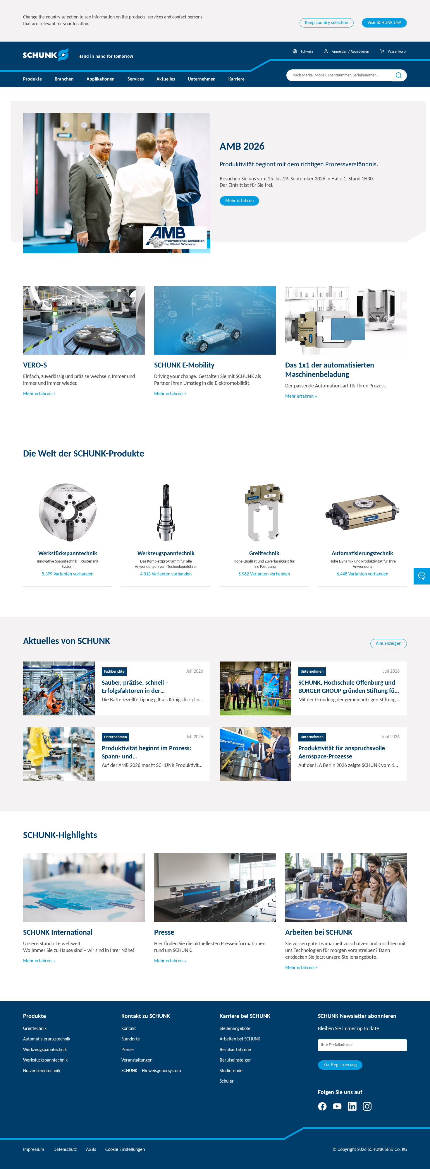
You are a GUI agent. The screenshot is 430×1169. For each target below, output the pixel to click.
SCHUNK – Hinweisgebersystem (151, 1071)
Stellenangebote (235, 1028)
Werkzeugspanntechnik (45, 1049)
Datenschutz (65, 1149)
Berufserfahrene (235, 1049)
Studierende (231, 1071)
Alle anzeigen (388, 643)
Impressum (33, 1149)
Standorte (130, 1039)
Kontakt (128, 1028)
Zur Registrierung (340, 1065)
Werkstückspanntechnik (45, 1060)
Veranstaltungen (136, 1060)
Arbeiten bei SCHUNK (240, 1039)
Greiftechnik (35, 1028)
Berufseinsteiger (235, 1060)
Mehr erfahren (239, 201)
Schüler (227, 1081)
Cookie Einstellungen (125, 1149)
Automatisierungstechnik (46, 1039)
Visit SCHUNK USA (384, 22)
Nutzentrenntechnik (41, 1071)
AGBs (91, 1149)
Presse (127, 1049)
